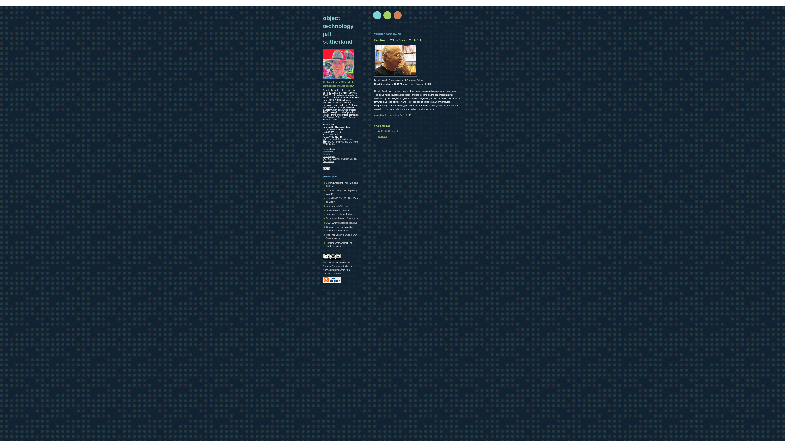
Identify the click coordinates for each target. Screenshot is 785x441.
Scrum (326, 154)
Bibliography (329, 156)
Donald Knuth (380, 91)
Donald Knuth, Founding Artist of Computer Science (399, 80)
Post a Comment (389, 131)
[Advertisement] (422, 29)
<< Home (382, 136)
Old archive (328, 161)
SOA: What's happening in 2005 (341, 223)
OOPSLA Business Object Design (340, 159)
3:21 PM (407, 115)
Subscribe (328, 151)
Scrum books (329, 149)
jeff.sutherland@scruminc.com (338, 139)
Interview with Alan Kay (337, 206)
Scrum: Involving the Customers (342, 218)
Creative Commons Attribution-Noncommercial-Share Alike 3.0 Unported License (338, 270)
